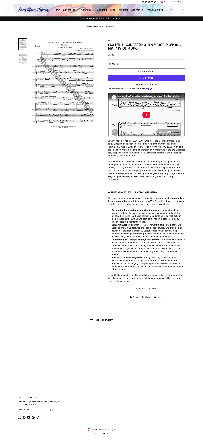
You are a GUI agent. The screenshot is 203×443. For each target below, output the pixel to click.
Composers (69, 10)
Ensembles (86, 10)
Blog (112, 10)
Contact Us (137, 10)
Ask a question (146, 289)
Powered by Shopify (101, 434)
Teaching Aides (155, 10)
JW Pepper (109, 26)
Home (57, 10)
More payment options (147, 84)
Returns (123, 10)
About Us (102, 10)
